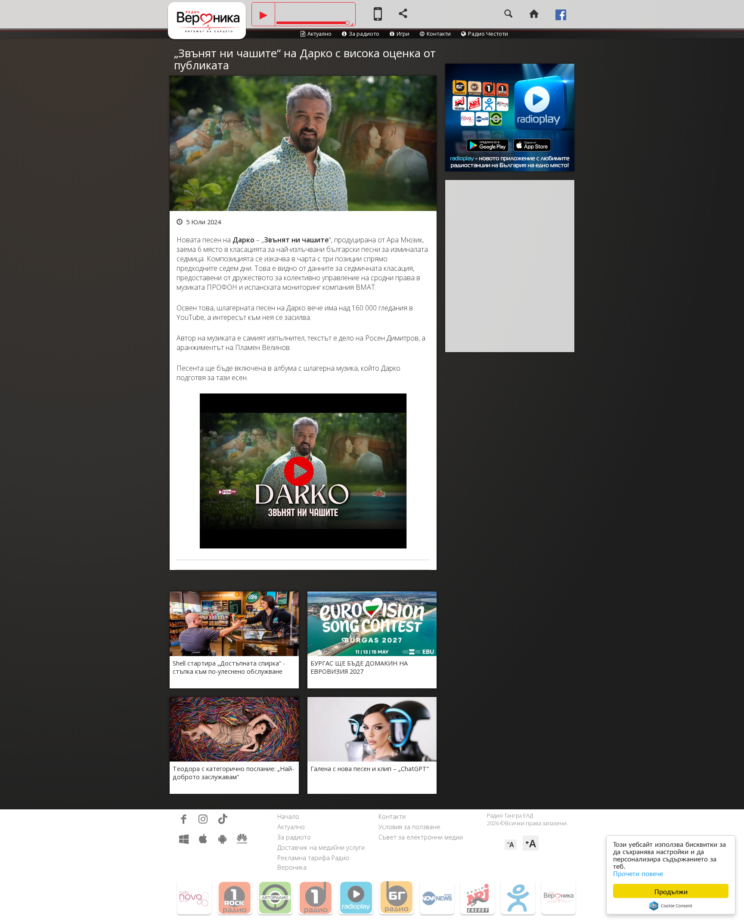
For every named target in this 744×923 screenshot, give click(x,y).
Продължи (671, 891)
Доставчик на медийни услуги (321, 847)
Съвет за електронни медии (420, 837)
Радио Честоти (488, 33)
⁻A (510, 844)
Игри (403, 33)
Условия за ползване (409, 827)
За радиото (364, 33)
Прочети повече (638, 872)
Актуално (319, 33)
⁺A (530, 843)
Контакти (439, 33)
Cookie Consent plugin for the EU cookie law (670, 906)
